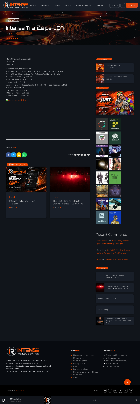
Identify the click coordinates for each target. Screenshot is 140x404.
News (12, 197)
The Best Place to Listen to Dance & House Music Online (68, 202)
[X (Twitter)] (110, 391)
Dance (102, 104)
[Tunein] (115, 391)
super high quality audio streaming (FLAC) (116, 276)
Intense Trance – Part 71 (106, 299)
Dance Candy (102, 310)
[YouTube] (105, 391)
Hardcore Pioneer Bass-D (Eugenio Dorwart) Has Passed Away (118, 321)
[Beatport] (131, 391)
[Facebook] (126, 391)
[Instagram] (120, 391)
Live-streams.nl (20, 390)
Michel (14, 147)
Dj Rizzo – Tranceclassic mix (116, 77)
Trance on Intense (113, 66)
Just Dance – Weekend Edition (114, 108)
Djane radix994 (102, 241)
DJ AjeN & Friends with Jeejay (116, 259)
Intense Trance (13, 20)
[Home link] (15, 5)
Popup (132, 5)
